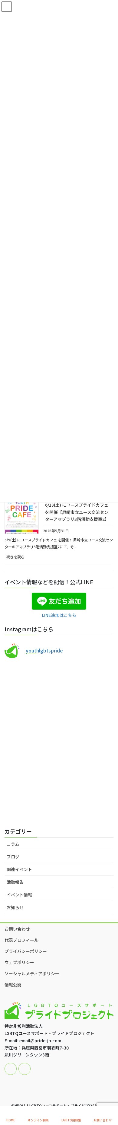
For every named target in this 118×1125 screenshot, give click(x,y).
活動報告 (15, 882)
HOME (10, 1120)
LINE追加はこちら (59, 615)
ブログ (13, 857)
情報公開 (13, 985)
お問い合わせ (17, 929)
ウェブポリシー (19, 962)
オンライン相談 (38, 1120)
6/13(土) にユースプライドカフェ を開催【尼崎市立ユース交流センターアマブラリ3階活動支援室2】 (77, 512)
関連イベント (19, 869)
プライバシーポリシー (26, 951)
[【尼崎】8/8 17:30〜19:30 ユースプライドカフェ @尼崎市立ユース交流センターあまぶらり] (59, 695)
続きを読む (22, 558)
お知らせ (15, 907)
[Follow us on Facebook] (11, 1069)
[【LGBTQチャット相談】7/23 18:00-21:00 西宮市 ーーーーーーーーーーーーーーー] (59, 759)
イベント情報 (19, 895)
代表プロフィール (21, 940)
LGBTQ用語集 (71, 1120)
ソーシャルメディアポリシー (32, 973)
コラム (13, 844)
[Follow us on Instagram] (24, 1069)
